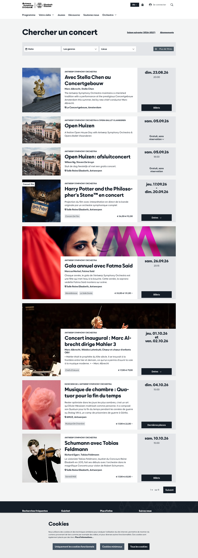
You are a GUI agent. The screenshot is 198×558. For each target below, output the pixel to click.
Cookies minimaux (112, 546)
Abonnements (167, 32)
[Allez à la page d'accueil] (37, 5)
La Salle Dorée (86, 293)
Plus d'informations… (84, 537)
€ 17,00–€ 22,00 (123, 424)
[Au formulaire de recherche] (173, 5)
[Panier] (144, 5)
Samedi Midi (70, 476)
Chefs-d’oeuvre (72, 370)
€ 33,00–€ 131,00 (123, 293)
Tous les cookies (138, 546)
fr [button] (133, 5)
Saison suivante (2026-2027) (141, 32)
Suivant (169, 489)
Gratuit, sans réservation (156, 138)
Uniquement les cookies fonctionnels (74, 546)
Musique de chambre (74, 423)
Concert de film (72, 216)
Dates (155, 217)
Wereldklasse (71, 293)
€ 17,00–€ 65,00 (123, 477)
